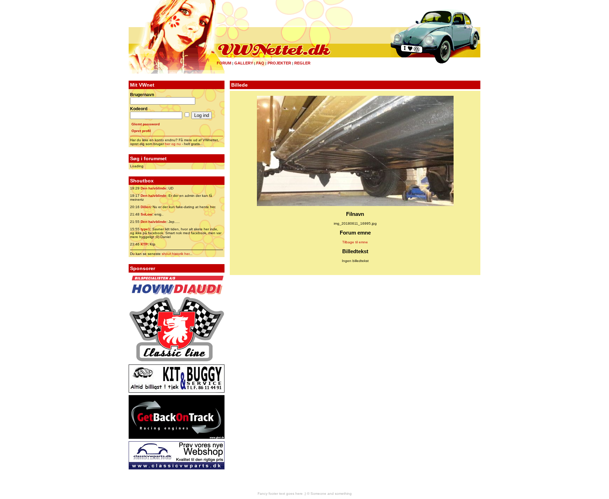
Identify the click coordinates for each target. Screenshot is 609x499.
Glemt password (145, 124)
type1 (145, 229)
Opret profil (141, 131)
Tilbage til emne (355, 242)
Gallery (243, 63)
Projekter (279, 63)
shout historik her (175, 254)
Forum (224, 63)
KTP (144, 244)
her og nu (173, 144)
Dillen (145, 207)
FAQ (260, 63)
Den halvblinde (153, 188)
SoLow (146, 214)
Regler (302, 63)
